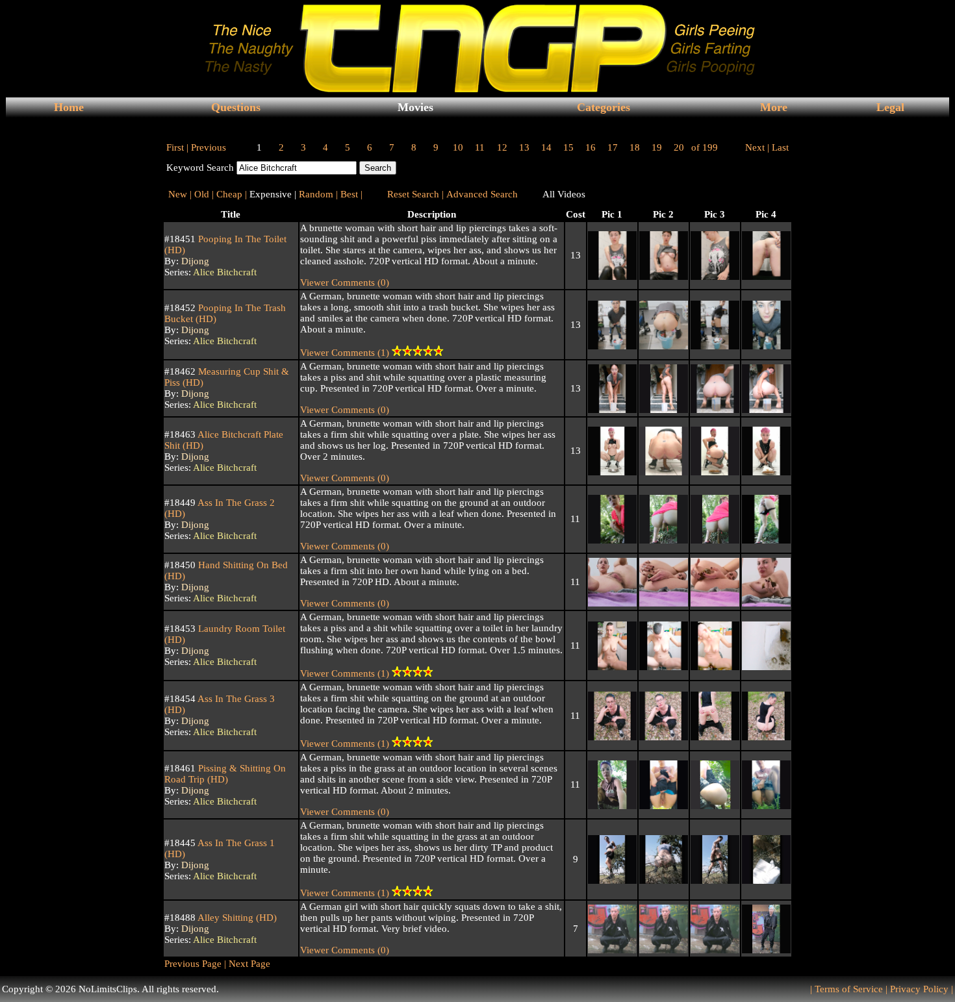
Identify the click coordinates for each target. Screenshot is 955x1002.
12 (502, 147)
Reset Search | (415, 194)
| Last (778, 147)
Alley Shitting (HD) (236, 917)
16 (590, 147)
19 (657, 147)
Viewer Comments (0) (344, 282)
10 (458, 147)
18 (635, 147)
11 (480, 147)
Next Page (248, 963)
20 (679, 147)
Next (755, 147)
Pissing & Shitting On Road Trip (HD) (225, 773)
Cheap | (231, 194)
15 (568, 147)
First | (177, 147)
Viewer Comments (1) (346, 352)
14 (546, 147)
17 (612, 147)
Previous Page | (195, 963)
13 (524, 147)
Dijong (195, 261)
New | (180, 194)
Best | (351, 194)
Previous (208, 147)
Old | (204, 194)
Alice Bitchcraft (225, 272)
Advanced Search (482, 194)
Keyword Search (200, 167)
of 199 (704, 147)
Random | (318, 194)
